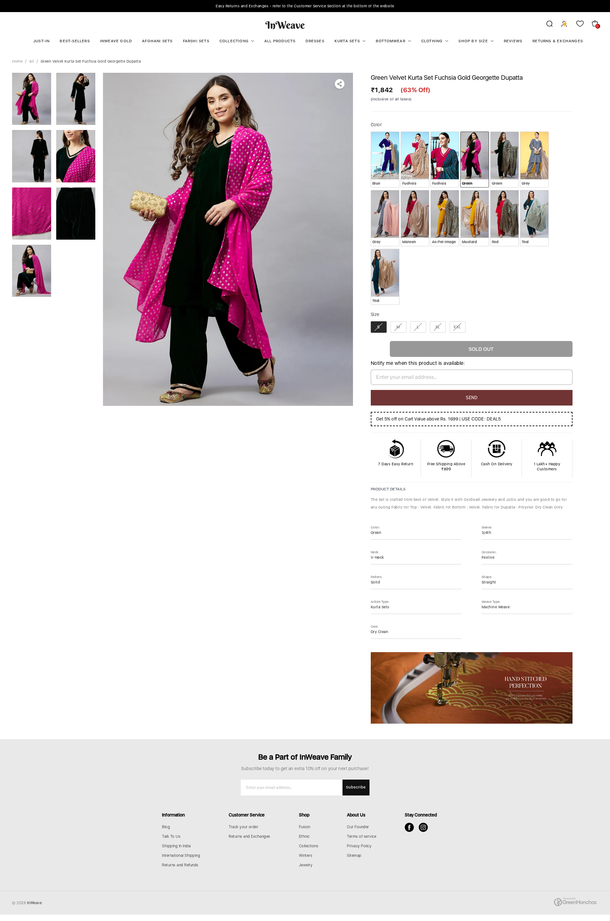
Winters (306, 855)
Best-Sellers (75, 41)
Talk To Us (171, 836)
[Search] (545, 25)
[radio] (385, 160)
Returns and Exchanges (249, 836)
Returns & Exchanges (557, 41)
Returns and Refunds (180, 865)
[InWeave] (285, 24)
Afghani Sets (157, 41)
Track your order (243, 827)
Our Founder (358, 827)
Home (17, 61)
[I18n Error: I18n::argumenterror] (31, 99)
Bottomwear (390, 41)
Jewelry (306, 865)
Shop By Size (473, 41)
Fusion (304, 827)
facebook (409, 827)
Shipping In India (176, 846)
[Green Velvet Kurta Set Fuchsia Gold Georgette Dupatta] (228, 239)
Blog (166, 827)
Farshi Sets (196, 41)
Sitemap (354, 855)
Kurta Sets (347, 41)
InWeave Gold (116, 41)
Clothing (432, 41)
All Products (279, 41)
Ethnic (304, 836)
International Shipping (181, 855)
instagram (423, 827)
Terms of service (361, 836)
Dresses (315, 41)
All (31, 61)
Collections (234, 41)
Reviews (513, 41)
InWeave (34, 903)
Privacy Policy (359, 846)
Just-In (41, 41)
